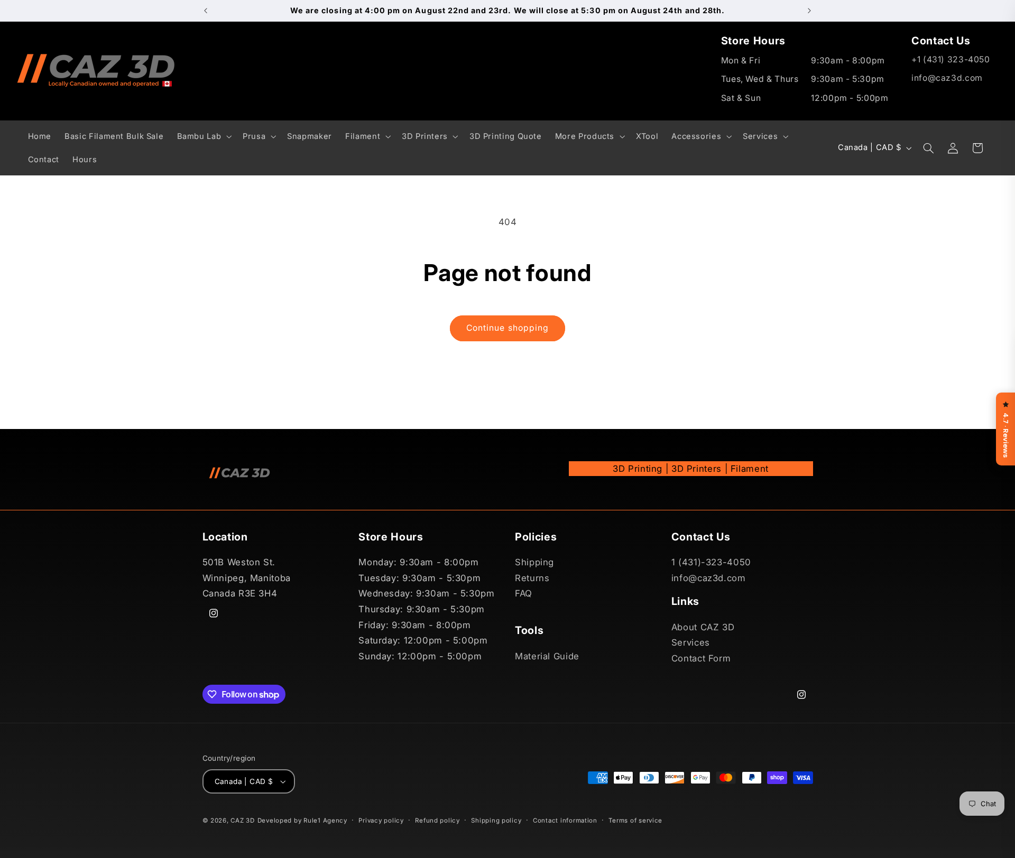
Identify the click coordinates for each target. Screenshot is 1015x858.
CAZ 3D (242, 820)
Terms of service (635, 820)
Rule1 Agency (325, 820)
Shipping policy (496, 820)
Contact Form (701, 658)
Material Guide (547, 656)
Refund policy (437, 820)
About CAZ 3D (703, 627)
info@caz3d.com (947, 78)
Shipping (534, 562)
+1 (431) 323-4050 (950, 59)
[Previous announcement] (205, 10)
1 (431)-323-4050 (711, 562)
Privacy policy (380, 820)
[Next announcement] (809, 10)
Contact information (565, 820)
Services (690, 642)
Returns (532, 578)
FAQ (523, 594)
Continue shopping (507, 328)
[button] (203, 136)
